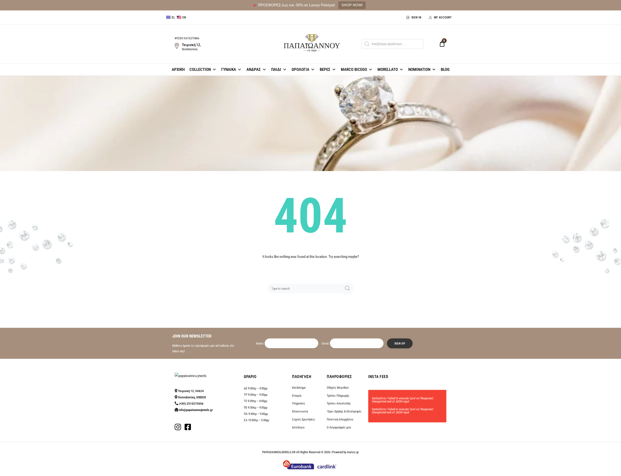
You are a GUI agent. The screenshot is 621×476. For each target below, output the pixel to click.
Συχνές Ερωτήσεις (303, 419)
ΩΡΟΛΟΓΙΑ (300, 69)
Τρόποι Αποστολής (339, 403)
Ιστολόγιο (298, 427)
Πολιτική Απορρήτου (340, 419)
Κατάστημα (298, 387)
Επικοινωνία (300, 411)
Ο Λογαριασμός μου (339, 427)
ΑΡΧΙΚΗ (178, 69)
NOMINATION (419, 69)
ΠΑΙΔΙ (276, 69)
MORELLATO (387, 69)
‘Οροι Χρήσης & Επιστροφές (344, 411)
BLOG (445, 69)
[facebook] (188, 428)
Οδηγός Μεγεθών (338, 387)
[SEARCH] (349, 288)
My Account (443, 17)
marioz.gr (353, 452)
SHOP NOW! (352, 5)
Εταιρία (296, 395)
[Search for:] (307, 288)
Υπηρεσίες (298, 403)
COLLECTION (200, 69)
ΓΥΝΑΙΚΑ (228, 69)
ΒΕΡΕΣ (325, 69)
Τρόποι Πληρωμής (338, 395)
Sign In (416, 17)
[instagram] (178, 428)
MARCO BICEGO (354, 69)
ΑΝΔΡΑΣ (253, 69)
